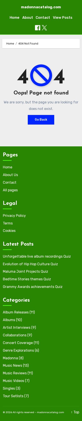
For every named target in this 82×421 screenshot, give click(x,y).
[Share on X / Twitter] (44, 27)
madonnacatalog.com (41, 7)
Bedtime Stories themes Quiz (27, 279)
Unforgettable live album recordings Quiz (37, 256)
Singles (9, 388)
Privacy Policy (14, 216)
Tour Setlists (13, 396)
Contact (43, 17)
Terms (8, 223)
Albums (9, 320)
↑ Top (75, 412)
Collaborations (14, 335)
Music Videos (13, 381)
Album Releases (16, 312)
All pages (10, 190)
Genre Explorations (18, 350)
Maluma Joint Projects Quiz (25, 271)
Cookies (9, 231)
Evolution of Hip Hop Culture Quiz (30, 264)
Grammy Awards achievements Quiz (33, 287)
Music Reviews (15, 373)
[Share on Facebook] (37, 27)
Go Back (41, 120)
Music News (12, 365)
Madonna (10, 358)
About (27, 17)
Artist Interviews (16, 327)
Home (14, 17)
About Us (10, 175)
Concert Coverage (18, 343)
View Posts (62, 17)
